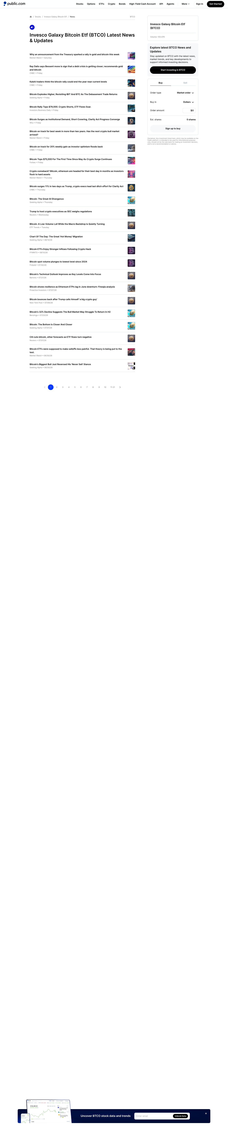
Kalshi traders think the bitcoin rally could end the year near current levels (68, 81)
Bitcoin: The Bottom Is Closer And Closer (51, 324)
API (161, 4)
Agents (170, 4)
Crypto (111, 4)
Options (91, 4)
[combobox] (185, 92)
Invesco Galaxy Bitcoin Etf (55, 17)
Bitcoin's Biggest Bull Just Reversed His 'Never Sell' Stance (60, 364)
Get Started (216, 4)
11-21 (112, 387)
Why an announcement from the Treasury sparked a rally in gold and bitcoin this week (74, 54)
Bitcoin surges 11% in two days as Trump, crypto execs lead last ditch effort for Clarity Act (76, 186)
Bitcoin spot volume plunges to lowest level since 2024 (58, 261)
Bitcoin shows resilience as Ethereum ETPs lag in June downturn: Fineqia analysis (72, 287)
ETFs (101, 4)
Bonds (122, 4)
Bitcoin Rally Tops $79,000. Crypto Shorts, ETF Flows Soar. (60, 107)
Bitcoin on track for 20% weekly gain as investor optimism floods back (66, 146)
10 (105, 387)
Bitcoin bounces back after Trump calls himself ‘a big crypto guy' (63, 299)
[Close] (205, 1113)
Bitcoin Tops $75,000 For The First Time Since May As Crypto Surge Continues (71, 159)
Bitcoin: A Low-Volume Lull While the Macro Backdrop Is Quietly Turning (67, 224)
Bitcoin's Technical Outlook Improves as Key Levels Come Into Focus (65, 274)
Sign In (199, 4)
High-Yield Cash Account (142, 4)
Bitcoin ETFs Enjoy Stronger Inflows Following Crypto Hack (60, 249)
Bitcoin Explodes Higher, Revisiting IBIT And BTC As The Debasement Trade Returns (73, 94)
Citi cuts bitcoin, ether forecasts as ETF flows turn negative (61, 337)
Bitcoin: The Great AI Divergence (47, 199)
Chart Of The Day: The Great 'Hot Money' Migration (56, 236)
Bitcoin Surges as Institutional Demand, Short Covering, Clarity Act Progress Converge (75, 119)
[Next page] (120, 387)
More (184, 4)
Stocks (79, 4)
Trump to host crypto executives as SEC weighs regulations (61, 211)
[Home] (14, 4)
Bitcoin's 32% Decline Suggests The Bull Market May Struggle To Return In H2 (70, 312)
